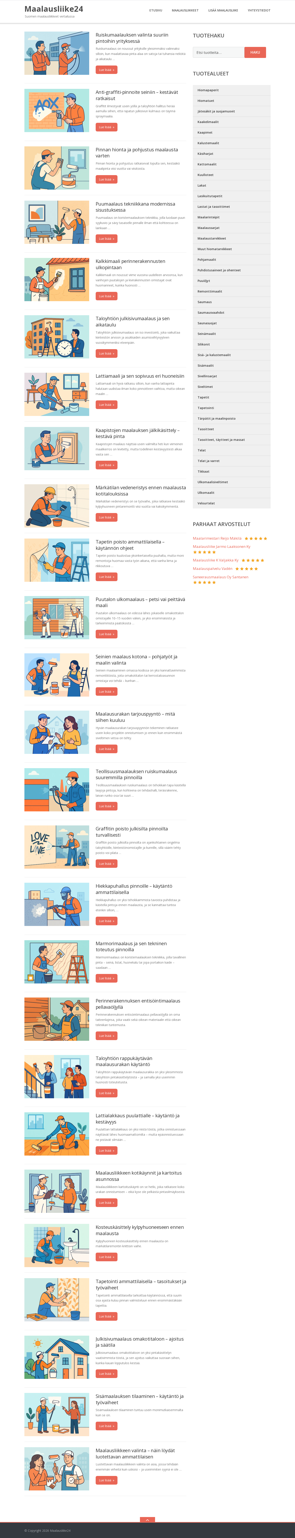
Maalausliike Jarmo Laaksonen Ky (222, 546)
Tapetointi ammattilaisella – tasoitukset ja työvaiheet (141, 1284)
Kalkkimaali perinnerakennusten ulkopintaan (130, 264)
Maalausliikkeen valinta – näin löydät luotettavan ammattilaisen (135, 1453)
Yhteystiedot (259, 10)
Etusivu (155, 10)
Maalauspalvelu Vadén (212, 568)
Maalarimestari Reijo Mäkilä (217, 538)
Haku (255, 52)
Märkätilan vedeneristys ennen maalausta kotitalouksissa (141, 490)
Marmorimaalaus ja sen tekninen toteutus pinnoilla (131, 946)
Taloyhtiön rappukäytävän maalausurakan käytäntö (124, 1061)
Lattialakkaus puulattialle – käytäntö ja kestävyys (137, 1118)
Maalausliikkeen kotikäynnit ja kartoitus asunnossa (139, 1175)
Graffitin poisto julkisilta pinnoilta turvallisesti (132, 831)
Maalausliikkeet (185, 10)
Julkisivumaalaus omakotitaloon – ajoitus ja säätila (140, 1341)
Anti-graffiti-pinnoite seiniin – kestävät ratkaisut (137, 95)
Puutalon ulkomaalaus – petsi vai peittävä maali (140, 602)
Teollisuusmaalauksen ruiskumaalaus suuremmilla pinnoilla (136, 774)
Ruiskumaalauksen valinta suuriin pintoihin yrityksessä (132, 37)
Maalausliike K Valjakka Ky (216, 560)
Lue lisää (106, 70)
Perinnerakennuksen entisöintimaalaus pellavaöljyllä (138, 1003)
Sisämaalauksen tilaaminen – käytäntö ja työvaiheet (140, 1399)
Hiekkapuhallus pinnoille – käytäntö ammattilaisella (134, 889)
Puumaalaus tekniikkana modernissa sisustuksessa (135, 206)
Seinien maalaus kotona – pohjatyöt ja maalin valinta (137, 659)
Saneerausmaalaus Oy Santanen (220, 576)
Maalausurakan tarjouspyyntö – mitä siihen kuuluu (135, 716)
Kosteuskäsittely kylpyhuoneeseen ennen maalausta (140, 1230)
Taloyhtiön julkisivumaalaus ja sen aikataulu (133, 321)
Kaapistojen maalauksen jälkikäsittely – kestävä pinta (138, 433)
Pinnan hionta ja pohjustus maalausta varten (137, 152)
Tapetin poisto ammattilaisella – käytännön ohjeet (130, 544)
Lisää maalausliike (223, 10)
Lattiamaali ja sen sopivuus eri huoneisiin (140, 376)
